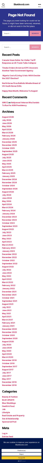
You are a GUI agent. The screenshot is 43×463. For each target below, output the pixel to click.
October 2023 (8, 223)
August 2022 (8, 267)
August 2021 (7, 304)
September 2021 (9, 301)
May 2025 (6, 164)
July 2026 (6, 120)
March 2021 (7, 320)
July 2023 (6, 232)
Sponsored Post (9, 422)
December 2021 (9, 292)
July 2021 (6, 307)
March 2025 (7, 170)
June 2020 (7, 348)
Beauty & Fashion (10, 397)
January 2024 (8, 214)
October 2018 (8, 363)
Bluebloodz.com (21, 4)
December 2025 (9, 142)
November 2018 (9, 360)
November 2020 (9, 332)
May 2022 (6, 276)
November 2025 (9, 145)
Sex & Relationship (10, 419)
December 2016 (9, 382)
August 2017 (7, 370)
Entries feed (7, 436)
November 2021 (9, 295)
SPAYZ (5, 102)
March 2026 (7, 132)
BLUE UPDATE (8, 400)
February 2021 (8, 323)
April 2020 (7, 354)
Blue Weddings (9, 403)
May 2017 (6, 379)
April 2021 (6, 316)
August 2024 (8, 192)
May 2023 (6, 239)
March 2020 (7, 357)
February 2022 (8, 285)
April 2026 (7, 129)
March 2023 (7, 245)
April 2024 (7, 204)
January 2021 (8, 326)
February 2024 (8, 210)
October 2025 (8, 148)
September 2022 (9, 263)
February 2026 (8, 136)
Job (3, 409)
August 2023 (8, 229)
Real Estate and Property (13, 415)
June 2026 (7, 123)
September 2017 (9, 366)
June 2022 (7, 273)
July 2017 (6, 373)
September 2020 (10, 338)
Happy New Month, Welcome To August (20, 91)
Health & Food (8, 406)
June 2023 (7, 235)
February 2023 (8, 248)
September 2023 (9, 226)
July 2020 (6, 345)
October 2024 (8, 186)
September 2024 (9, 189)
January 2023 (8, 251)
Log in (4, 433)
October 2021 (8, 298)
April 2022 (6, 279)
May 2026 (6, 126)
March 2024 (7, 207)
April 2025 (7, 167)
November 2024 (9, 182)
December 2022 (9, 254)
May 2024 (6, 201)
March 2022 (7, 282)
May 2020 (6, 351)
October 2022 (8, 260)
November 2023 (9, 220)
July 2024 (6, 195)
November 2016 (9, 385)
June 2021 (6, 310)
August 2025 (8, 154)
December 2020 (9, 329)
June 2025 (7, 161)
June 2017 (6, 376)
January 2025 (8, 176)
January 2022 (8, 288)
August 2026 (8, 117)
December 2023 (9, 217)
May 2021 (6, 313)
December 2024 (9, 179)
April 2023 (7, 242)
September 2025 (9, 151)
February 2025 (8, 173)
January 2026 (8, 139)
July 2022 (6, 270)
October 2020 (8, 335)
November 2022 (9, 257)
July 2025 (6, 157)
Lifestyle (6, 412)
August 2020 (8, 341)
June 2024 (7, 198)
